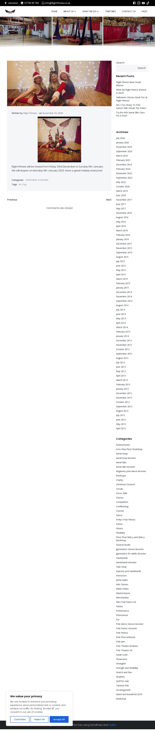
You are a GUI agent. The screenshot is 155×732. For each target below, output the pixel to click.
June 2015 (121, 265)
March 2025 (122, 155)
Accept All (59, 719)
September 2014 (124, 300)
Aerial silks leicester (125, 466)
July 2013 (120, 362)
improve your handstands (128, 571)
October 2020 (123, 186)
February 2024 (123, 168)
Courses (120, 510)
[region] (39, 708)
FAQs (144, 11)
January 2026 (122, 142)
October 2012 (123, 402)
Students (120, 676)
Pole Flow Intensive (125, 637)
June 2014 (121, 314)
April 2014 (121, 322)
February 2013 (123, 384)
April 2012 (121, 428)
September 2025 (124, 151)
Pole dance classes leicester (129, 623)
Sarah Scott (121, 654)
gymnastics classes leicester (130, 549)
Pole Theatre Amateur (127, 645)
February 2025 (123, 160)
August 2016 (122, 217)
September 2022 (124, 177)
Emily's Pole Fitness (125, 519)
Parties (119, 606)
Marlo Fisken (122, 588)
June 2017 (121, 204)
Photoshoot (122, 615)
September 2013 (124, 353)
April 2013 (121, 375)
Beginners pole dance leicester (131, 471)
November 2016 (124, 212)
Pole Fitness (122, 632)
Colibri (112, 725)
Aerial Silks (121, 462)
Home (54, 11)
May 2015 (121, 270)
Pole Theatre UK (124, 650)
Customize (20, 719)
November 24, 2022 (53, 113)
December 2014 (124, 292)
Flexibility (120, 532)
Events (119, 524)
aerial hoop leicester (126, 458)
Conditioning (122, 506)
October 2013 (123, 349)
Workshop (121, 698)
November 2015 (124, 248)
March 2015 (122, 278)
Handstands (122, 558)
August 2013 (122, 358)
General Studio (123, 544)
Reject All (40, 719)
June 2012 (121, 419)
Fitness (119, 528)
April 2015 (121, 274)
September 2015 (124, 252)
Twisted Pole (122, 685)
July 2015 (120, 261)
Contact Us (129, 11)
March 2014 (122, 327)
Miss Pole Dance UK (126, 601)
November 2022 (124, 173)
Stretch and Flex (124, 672)
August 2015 (122, 256)
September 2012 (124, 406)
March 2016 (122, 230)
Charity (119, 480)
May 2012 (121, 424)
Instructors (121, 575)
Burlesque (121, 475)
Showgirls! (121, 663)
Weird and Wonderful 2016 (129, 694)
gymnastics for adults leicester (131, 553)
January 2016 (122, 239)
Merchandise (122, 597)
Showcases (121, 659)
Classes (120, 497)
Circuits (119, 488)
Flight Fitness (30, 113)
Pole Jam (120, 641)
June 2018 (121, 195)
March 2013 (122, 380)
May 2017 (121, 208)
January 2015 (122, 287)
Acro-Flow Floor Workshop (129, 449)
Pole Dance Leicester (126, 628)
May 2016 (121, 221)
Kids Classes (122, 584)
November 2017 (124, 199)
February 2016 (123, 234)
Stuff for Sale (122, 681)
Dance (119, 515)
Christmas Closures (36, 180)
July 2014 (120, 309)
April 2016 (121, 226)
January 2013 (122, 388)
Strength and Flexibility (127, 667)
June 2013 (121, 366)
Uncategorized (123, 689)
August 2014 (122, 305)
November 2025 (124, 146)
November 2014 (124, 296)
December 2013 (124, 340)
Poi (117, 619)
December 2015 (124, 243)
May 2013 (121, 371)
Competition (122, 502)
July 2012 (120, 415)
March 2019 (122, 190)
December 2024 (124, 164)
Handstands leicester (126, 562)
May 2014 (121, 318)
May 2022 (121, 182)
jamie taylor (122, 580)
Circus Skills (121, 493)
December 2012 (124, 393)
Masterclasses (123, 593)
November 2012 (124, 397)
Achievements (123, 444)
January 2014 (122, 336)
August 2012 (122, 410)
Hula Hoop (121, 566)
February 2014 (123, 331)
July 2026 (120, 138)
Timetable (110, 11)
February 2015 (123, 283)
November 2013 (124, 344)
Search (120, 62)
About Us (68, 11)
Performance (122, 610)
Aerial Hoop (122, 453)
